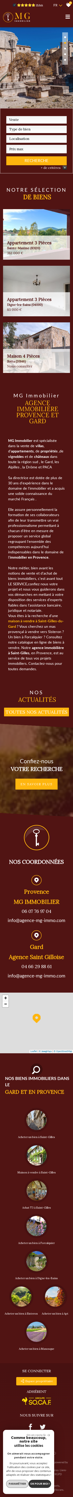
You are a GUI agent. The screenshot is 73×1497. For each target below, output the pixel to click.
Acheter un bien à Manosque (36, 1349)
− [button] (5, 1004)
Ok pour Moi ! (40, 1483)
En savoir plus (36, 784)
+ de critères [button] (53, 168)
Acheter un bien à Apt (55, 1313)
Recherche (36, 161)
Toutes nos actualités (36, 712)
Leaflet (33, 1051)
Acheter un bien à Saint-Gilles (36, 1137)
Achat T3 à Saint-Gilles (36, 1207)
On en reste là (36, 1435)
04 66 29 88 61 (36, 966)
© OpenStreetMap (63, 1051)
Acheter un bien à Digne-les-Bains (36, 1278)
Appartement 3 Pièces (29, 245)
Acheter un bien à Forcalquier (36, 1243)
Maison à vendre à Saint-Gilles (36, 1172)
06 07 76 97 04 (36, 911)
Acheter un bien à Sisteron (21, 1313)
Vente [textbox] (14, 120)
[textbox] (36, 129)
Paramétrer (17, 1483)
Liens (63, 1470)
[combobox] (36, 120)
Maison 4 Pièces (23, 358)
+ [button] (5, 997)
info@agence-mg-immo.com (36, 920)
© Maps (45, 1051)
